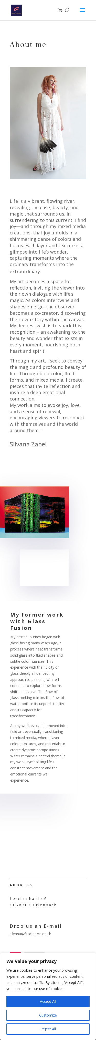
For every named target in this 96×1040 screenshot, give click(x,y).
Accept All (48, 1001)
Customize (48, 1015)
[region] (48, 996)
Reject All (48, 1028)
